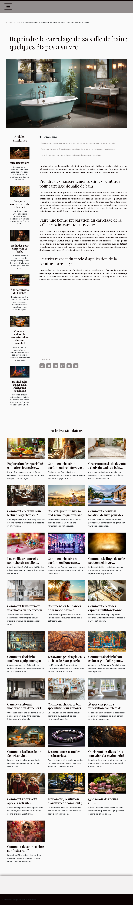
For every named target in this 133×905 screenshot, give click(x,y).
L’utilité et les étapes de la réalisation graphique (20, 386)
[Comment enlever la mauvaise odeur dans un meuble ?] (19, 321)
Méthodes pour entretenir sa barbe (20, 248)
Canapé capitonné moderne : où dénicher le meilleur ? (25, 708)
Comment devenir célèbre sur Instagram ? (25, 848)
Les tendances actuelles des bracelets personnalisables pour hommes (64, 757)
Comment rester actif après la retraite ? (22, 801)
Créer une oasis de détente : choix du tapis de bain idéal (107, 467)
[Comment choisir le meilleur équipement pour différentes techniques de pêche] (26, 641)
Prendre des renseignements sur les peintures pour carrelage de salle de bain (78, 143)
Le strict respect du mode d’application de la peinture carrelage (71, 155)
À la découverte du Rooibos (20, 291)
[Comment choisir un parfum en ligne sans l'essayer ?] (66, 543)
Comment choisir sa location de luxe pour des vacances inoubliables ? (105, 515)
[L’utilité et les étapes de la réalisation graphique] (19, 372)
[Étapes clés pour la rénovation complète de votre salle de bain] (107, 688)
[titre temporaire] (19, 153)
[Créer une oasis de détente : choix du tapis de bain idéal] (107, 448)
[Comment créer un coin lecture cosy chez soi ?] (26, 495)
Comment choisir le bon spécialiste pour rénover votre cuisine (64, 708)
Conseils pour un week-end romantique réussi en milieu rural (66, 515)
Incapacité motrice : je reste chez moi (19, 204)
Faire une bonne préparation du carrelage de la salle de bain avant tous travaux (78, 149)
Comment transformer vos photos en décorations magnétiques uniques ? (25, 610)
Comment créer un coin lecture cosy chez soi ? (24, 513)
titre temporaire (19, 162)
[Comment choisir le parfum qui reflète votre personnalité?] (66, 448)
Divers (19, 22)
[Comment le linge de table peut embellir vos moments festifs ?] (107, 543)
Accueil (9, 22)
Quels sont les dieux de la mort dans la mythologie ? (106, 753)
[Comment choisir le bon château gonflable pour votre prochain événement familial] (107, 641)
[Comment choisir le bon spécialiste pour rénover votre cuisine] (66, 688)
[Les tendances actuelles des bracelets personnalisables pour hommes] (66, 736)
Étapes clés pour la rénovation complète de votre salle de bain (104, 708)
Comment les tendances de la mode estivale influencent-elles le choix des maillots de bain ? (65, 612)
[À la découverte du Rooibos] (19, 280)
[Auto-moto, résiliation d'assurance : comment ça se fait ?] (66, 783)
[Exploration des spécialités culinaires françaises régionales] (26, 448)
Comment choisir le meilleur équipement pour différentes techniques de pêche (25, 663)
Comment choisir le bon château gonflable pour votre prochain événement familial (106, 663)
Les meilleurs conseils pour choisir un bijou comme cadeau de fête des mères (25, 564)
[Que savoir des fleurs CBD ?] (107, 783)
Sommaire (50, 137)
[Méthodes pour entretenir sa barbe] (19, 235)
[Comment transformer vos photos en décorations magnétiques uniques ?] (26, 590)
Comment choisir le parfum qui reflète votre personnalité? (65, 467)
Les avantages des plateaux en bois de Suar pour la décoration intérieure (66, 661)
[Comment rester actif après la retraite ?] (26, 783)
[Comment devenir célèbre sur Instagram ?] (26, 831)
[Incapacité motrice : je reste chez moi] (19, 191)
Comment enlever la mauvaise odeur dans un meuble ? (20, 337)
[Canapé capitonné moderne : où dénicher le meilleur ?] (26, 688)
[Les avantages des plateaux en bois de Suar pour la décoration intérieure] (66, 641)
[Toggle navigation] (8, 6)
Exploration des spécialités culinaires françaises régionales (25, 467)
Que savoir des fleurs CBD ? (103, 801)
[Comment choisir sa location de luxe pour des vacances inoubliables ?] (107, 495)
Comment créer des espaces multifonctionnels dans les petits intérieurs (106, 610)
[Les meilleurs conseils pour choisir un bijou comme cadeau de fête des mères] (26, 543)
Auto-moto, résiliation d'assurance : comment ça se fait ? (66, 803)
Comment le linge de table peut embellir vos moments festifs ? (106, 562)
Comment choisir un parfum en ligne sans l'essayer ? (62, 562)
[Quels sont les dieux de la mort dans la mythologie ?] (107, 736)
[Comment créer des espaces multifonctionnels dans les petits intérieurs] (107, 590)
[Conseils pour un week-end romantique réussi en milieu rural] (66, 495)
